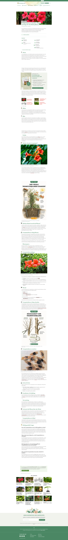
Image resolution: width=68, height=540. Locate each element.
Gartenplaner (25, 5)
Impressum (39, 534)
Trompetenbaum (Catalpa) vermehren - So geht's (20, 502)
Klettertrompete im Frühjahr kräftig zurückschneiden (19, 493)
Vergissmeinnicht (28, 294)
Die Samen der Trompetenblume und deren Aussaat (38, 502)
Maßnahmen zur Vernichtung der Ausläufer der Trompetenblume (28, 503)
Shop (41, 5)
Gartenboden (32, 172)
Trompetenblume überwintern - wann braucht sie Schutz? (30, 103)
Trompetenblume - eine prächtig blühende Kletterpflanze (43, 99)
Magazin (37, 5)
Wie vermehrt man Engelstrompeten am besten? (47, 493)
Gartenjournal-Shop (33, 535)
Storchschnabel (25, 293)
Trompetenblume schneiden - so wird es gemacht (43, 103)
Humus (24, 227)
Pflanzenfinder (31, 5)
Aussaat (36, 379)
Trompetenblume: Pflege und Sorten (19, 484)
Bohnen (39, 136)
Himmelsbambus (25, 298)
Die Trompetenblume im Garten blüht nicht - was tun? (29, 493)
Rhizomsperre (28, 221)
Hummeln (26, 131)
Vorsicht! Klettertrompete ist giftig (47, 502)
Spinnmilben (43, 394)
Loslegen (42, 0)
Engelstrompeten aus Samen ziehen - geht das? (38, 493)
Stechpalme (37, 297)
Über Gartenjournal (47, 5)
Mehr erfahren (43, 530)
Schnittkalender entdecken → (25, 470)
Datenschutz (40, 535)
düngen (39, 278)
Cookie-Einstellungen (41, 536)
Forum (19, 5)
